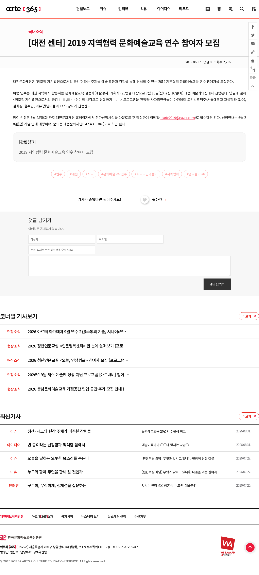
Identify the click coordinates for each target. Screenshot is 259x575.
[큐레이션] (207, 8)
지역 (89, 174)
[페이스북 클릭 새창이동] (252, 26)
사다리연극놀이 (146, 174)
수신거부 (140, 516)
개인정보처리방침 (12, 516)
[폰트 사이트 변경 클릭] (252, 69)
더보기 (246, 316)
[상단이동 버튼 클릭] (252, 86)
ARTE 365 (23, 9)
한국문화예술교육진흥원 (20, 537)
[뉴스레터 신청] (230, 9)
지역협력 (172, 174)
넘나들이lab (196, 174)
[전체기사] (219, 8)
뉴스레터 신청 (117, 516)
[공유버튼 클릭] (252, 52)
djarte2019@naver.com (177, 117)
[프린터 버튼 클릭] (252, 60)
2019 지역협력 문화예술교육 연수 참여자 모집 (56, 152)
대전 (74, 174)
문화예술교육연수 (114, 174)
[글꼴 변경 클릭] (252, 77)
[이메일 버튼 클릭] (252, 43)
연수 (58, 174)
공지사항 (67, 516)
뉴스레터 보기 (90, 516)
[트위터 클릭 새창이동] (252, 35)
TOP (250, 548)
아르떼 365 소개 (42, 516)
